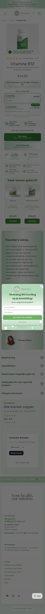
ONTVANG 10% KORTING (22, 317)
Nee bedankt (22, 322)
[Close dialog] (41, 286)
